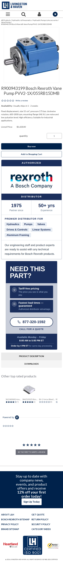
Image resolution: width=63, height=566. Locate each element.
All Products (6, 20)
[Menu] (8, 14)
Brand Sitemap (10, 529)
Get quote (38, 514)
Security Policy (41, 524)
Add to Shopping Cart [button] (31, 154)
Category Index (41, 529)
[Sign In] (39, 14)
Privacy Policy (10, 524)
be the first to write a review (31, 452)
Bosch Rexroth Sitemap (15, 519)
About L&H (7, 514)
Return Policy (40, 519)
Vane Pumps (6, 22)
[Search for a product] (24, 14)
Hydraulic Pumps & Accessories (45, 20)
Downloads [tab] (31, 364)
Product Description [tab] (31, 356)
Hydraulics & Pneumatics (22, 20)
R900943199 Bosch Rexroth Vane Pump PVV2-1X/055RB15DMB (26, 24)
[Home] (14, 5)
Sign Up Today (31, 501)
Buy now (32, 146)
